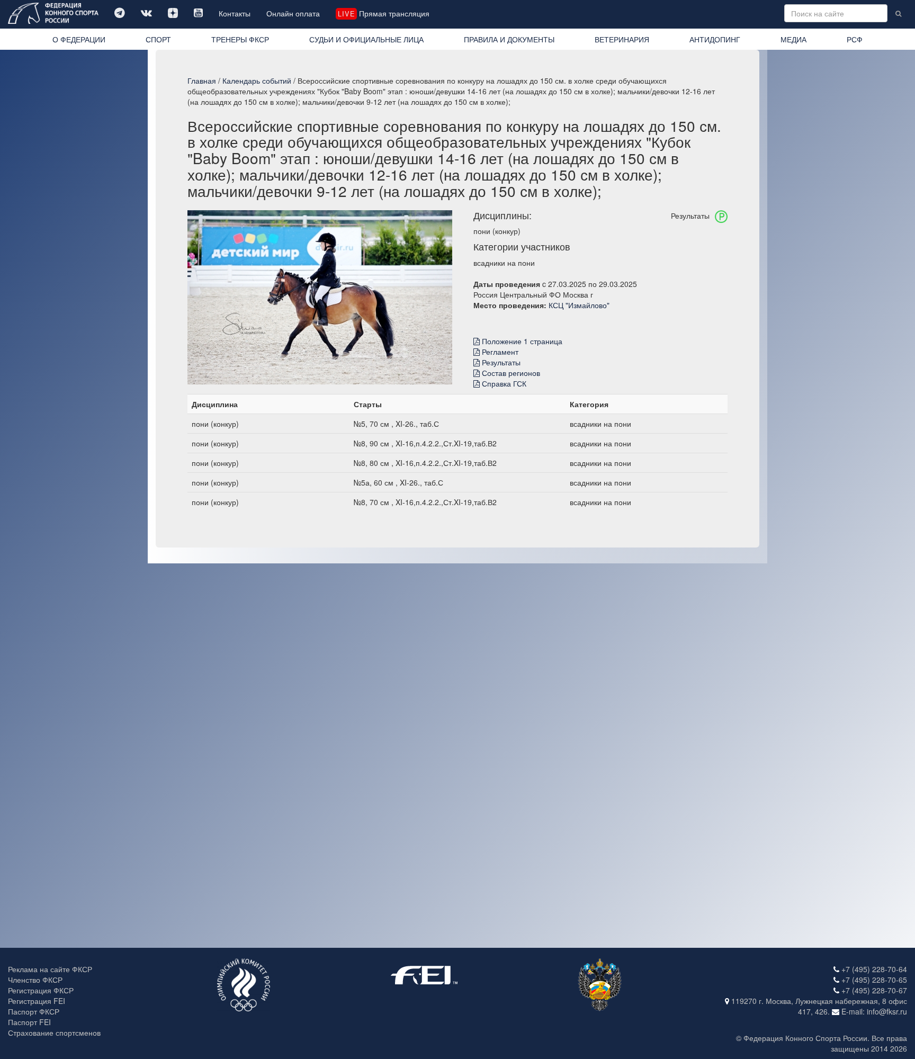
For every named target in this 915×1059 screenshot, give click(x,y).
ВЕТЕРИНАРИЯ (622, 39)
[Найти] (898, 13)
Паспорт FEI (29, 1022)
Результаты (500, 362)
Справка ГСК (503, 383)
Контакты (234, 13)
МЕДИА (793, 39)
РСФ (855, 39)
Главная (201, 80)
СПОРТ (158, 39)
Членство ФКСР (35, 979)
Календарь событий (256, 80)
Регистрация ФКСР (41, 990)
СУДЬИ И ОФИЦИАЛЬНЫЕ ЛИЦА (366, 39)
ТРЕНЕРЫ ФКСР (240, 39)
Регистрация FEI (36, 1000)
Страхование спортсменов (54, 1032)
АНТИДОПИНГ (714, 39)
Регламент (499, 351)
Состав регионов (510, 372)
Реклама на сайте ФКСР (50, 969)
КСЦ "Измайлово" (579, 305)
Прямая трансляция (383, 13)
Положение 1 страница (521, 341)
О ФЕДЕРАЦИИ (78, 39)
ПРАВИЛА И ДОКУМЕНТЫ (509, 39)
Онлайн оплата (293, 13)
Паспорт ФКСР (33, 1011)
